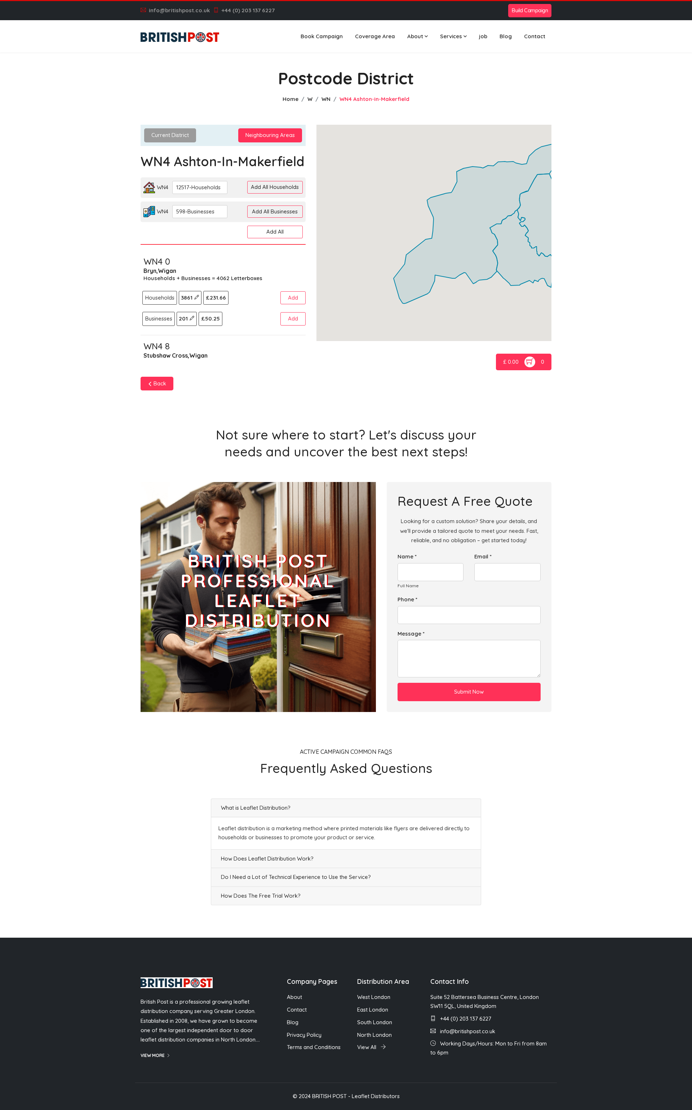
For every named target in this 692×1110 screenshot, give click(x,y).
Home (290, 99)
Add (293, 297)
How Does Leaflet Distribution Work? (267, 858)
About (415, 36)
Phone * (407, 599)
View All (367, 1047)
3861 (187, 297)
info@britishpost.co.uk (179, 10)
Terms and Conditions (314, 1047)
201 (184, 318)
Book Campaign (322, 36)
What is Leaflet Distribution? (255, 807)
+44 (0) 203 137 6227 (248, 10)
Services (451, 36)
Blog (506, 36)
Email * (483, 556)
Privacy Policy (304, 1034)
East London (372, 1009)
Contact (534, 36)
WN (326, 99)
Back (159, 383)
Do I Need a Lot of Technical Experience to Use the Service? (296, 877)
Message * (411, 633)
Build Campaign (530, 10)
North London (374, 1034)
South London (374, 1022)
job (483, 36)
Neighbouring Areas (270, 135)
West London (373, 997)
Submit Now (469, 691)
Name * (407, 556)
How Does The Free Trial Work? (261, 895)
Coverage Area (375, 36)
